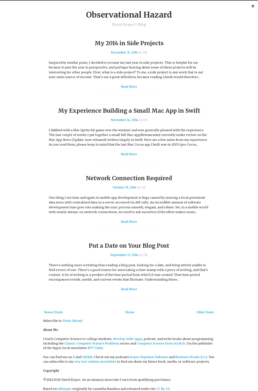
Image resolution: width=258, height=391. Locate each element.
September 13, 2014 (124, 255)
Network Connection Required (129, 178)
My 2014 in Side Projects (129, 43)
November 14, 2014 (124, 120)
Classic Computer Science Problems (91, 343)
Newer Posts (53, 312)
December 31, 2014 (124, 52)
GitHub (87, 357)
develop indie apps (127, 339)
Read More (129, 86)
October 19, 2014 (124, 187)
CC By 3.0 (163, 389)
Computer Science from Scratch (161, 343)
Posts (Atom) (72, 321)
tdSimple (64, 389)
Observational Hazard (129, 15)
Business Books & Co (191, 357)
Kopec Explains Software (149, 357)
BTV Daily (95, 348)
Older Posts (205, 312)
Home (129, 312)
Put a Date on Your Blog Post (129, 245)
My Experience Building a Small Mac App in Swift (129, 110)
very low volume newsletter (95, 361)
